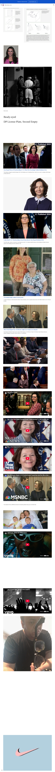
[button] (1, 4)
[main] (27, 111)
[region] (27, 1)
